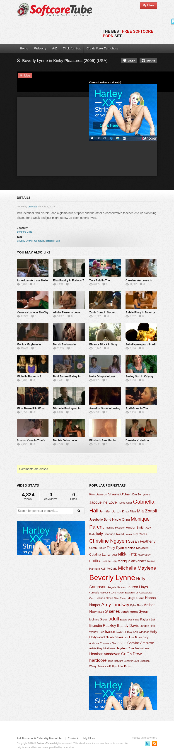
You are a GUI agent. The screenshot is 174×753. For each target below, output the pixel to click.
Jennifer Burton (110, 511)
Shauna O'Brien (119, 494)
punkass (32, 206)
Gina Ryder (120, 598)
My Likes (148, 5)
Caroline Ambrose (140, 643)
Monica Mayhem (137, 548)
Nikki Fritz (127, 554)
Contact (73, 738)
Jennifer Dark (131, 660)
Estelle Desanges (129, 619)
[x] (119, 82)
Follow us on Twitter (147, 743)
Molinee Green (98, 619)
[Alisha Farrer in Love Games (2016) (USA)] (68, 300)
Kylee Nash (136, 605)
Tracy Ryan (115, 548)
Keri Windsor (141, 632)
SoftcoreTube (44, 743)
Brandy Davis (128, 626)
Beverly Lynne (25, 240)
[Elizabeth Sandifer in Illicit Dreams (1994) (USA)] (105, 428)
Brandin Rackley (102, 626)
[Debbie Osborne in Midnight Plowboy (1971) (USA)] (68, 428)
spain (122, 643)
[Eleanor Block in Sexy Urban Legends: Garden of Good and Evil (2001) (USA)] (105, 332)
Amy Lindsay (115, 604)
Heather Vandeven (104, 654)
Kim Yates (140, 534)
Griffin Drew (131, 654)
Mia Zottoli (147, 511)
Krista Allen (129, 511)
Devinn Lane (142, 648)
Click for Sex (72, 48)
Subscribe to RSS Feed (154, 743)
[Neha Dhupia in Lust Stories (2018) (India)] (105, 364)
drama (128, 534)
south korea (129, 611)
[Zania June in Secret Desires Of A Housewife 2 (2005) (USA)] (105, 300)
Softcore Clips (24, 231)
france (110, 632)
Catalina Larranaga (103, 554)
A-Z (54, 48)
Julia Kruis (124, 666)
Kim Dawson (98, 494)
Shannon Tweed (114, 534)
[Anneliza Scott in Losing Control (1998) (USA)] (105, 396)
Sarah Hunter (97, 548)
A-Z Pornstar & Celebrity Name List (39, 738)
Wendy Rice (96, 632)
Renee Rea (109, 561)
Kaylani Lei (147, 619)
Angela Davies (116, 587)
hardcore (98, 660)
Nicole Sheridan (117, 637)
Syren (143, 611)
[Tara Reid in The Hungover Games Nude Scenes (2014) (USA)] (105, 268)
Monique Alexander (132, 561)
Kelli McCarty (109, 568)
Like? (131, 60)
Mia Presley (144, 554)
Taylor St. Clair (124, 632)
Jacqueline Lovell (103, 502)
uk (137, 592)
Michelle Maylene (137, 568)
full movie (39, 240)
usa (58, 240)
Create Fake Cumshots (102, 48)
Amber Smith (135, 527)
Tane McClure (115, 660)
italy (99, 534)
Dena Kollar (125, 502)
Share (150, 60)
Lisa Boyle (135, 637)
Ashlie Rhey (95, 648)
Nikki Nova (109, 648)
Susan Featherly (142, 541)
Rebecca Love (108, 592)
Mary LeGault (136, 598)
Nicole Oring (121, 519)
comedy (94, 592)
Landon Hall (147, 625)
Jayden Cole (125, 648)
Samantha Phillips (107, 666)
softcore (50, 240)
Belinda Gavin (104, 598)
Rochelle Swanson (115, 527)
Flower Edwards (126, 592)
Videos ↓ (40, 48)
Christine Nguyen (108, 541)
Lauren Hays (137, 587)
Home (24, 48)
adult (114, 619)
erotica (95, 561)
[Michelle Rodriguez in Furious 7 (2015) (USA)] (68, 396)
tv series (112, 611)
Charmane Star (108, 643)
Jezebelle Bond (100, 519)
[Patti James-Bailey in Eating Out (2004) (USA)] (68, 364)
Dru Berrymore (141, 494)
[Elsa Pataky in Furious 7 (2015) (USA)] (68, 268)
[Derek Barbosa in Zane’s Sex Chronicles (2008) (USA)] (68, 332)
